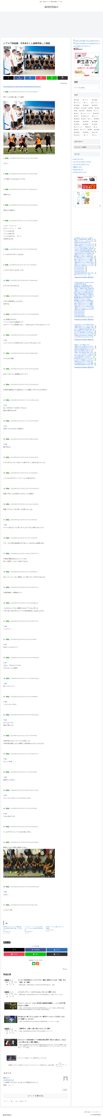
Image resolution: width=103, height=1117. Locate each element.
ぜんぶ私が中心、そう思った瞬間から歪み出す (84, 324)
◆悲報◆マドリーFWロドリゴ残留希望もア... (84, 256)
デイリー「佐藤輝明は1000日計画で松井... (83, 329)
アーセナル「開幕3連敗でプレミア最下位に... (84, 332)
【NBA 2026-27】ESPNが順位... (81, 242)
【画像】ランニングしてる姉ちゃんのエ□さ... (84, 291)
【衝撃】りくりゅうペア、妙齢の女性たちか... (84, 289)
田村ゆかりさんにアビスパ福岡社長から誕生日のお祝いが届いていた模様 (12, 928)
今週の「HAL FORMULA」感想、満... (82, 350)
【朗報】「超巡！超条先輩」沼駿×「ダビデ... (84, 352)
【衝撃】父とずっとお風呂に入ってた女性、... (84, 346)
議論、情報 (7, 942)
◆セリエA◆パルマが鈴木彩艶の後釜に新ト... (84, 292)
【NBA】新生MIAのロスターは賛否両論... (83, 253)
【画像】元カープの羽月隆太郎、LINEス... (83, 285)
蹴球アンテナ (77, 167)
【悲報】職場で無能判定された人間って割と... (84, 273)
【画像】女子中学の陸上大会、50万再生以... (83, 335)
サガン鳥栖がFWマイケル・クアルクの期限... (84, 257)
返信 (65, 1090)
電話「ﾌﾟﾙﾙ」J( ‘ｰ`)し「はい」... (81, 274)
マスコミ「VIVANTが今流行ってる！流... (83, 247)
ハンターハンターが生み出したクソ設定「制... (84, 353)
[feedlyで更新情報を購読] (33, 963)
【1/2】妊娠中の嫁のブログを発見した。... (83, 356)
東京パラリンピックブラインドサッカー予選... (84, 333)
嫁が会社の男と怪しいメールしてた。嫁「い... (84, 358)
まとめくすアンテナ (79, 172)
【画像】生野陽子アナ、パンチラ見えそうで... (84, 245)
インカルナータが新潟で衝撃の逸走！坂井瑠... (84, 251)
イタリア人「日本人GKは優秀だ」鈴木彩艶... (84, 248)
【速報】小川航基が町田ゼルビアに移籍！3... (84, 294)
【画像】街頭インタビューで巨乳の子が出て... (84, 262)
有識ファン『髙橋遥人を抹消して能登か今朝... (84, 288)
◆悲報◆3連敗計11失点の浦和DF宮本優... (83, 297)
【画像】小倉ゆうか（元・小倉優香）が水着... (84, 327)
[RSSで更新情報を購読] (37, 963)
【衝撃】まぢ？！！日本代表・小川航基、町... (84, 295)
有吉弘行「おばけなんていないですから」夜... (84, 244)
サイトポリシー (97, 1112)
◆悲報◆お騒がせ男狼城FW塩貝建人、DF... (83, 286)
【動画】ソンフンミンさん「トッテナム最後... (84, 263)
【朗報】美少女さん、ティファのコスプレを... (84, 326)
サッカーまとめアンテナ (81, 164)
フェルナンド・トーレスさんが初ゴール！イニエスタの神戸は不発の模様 (34, 928)
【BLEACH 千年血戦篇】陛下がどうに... (83, 349)
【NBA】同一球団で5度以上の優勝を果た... (83, 250)
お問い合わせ (87, 1112)
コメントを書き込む (35, 1096)
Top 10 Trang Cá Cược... (79, 266)
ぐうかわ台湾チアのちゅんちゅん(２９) (82, 336)
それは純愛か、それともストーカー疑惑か (83, 237)
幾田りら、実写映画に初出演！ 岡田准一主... (84, 239)
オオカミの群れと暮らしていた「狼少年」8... (84, 355)
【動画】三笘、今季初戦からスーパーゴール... (84, 265)
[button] (62, 78)
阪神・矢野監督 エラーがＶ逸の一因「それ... (84, 330)
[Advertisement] (51, 24)
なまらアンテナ (78, 159)
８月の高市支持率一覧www (80, 283)
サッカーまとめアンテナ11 (82, 162)
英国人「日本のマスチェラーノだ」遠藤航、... (84, 259)
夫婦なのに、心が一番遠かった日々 (82, 344)
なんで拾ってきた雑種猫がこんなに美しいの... (84, 359)
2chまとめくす (78, 169)
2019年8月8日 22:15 (8, 1080)
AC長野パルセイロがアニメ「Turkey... (82, 254)
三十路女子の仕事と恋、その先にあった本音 (84, 282)
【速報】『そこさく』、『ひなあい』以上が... (84, 240)
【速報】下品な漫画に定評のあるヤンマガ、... (84, 347)
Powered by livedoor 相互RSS (84, 277)
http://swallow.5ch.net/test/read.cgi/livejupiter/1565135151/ (22, 86)
